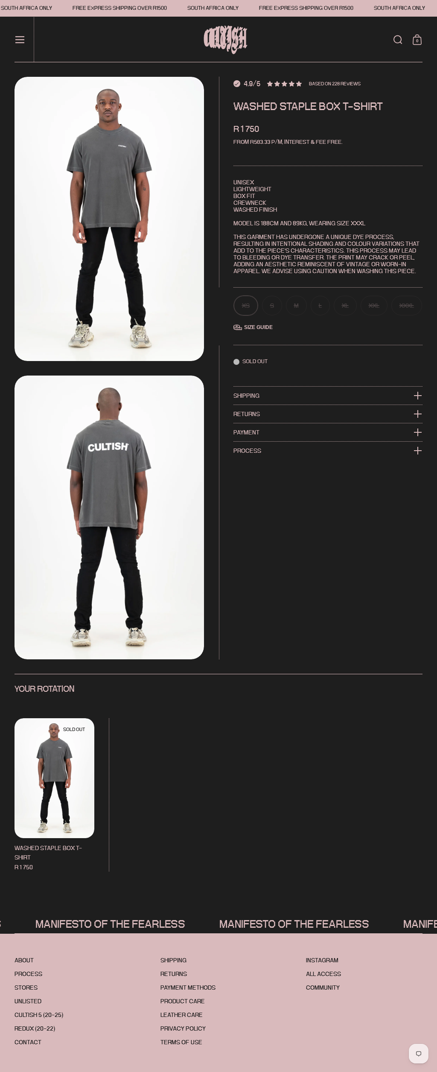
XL (345, 305)
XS (246, 305)
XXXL (406, 305)
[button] (398, 39)
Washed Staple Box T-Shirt (54, 795)
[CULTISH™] (221, 39)
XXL (374, 305)
